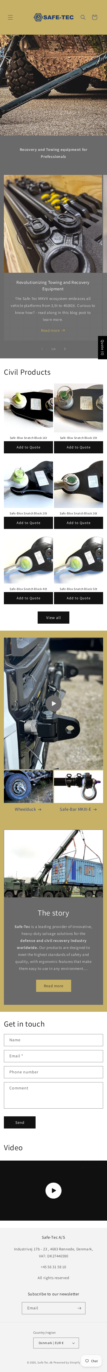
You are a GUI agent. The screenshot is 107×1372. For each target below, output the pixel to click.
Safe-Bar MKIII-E (75, 809)
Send (19, 1122)
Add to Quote (29, 447)
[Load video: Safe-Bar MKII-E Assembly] (53, 703)
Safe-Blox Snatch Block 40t (28, 589)
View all (53, 617)
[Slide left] (42, 349)
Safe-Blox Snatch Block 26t (78, 513)
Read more (50, 330)
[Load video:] (53, 1191)
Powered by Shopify (67, 1362)
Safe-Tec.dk (45, 1362)
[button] (10, 17)
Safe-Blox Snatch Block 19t (78, 438)
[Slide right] (65, 349)
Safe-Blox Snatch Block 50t (78, 589)
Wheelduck (25, 809)
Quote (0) (102, 347)
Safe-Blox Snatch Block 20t (28, 513)
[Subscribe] (79, 1308)
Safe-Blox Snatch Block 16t (28, 438)
